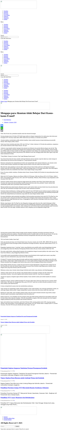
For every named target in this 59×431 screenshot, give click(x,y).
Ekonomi (6, 13)
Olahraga (6, 16)
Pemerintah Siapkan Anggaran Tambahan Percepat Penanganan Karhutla (19, 316)
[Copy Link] (29, 130)
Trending (6, 11)
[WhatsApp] (29, 128)
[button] (29, 22)
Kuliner (5, 19)
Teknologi (6, 18)
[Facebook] (29, 125)
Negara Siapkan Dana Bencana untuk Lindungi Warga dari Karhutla (18, 322)
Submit (17, 426)
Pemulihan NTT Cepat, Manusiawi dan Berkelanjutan (17, 397)
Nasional (6, 12)
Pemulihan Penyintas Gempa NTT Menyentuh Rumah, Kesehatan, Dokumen (25, 388)
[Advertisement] (29, 220)
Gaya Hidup (7, 15)
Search (2, 37)
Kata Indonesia (5, 380)
